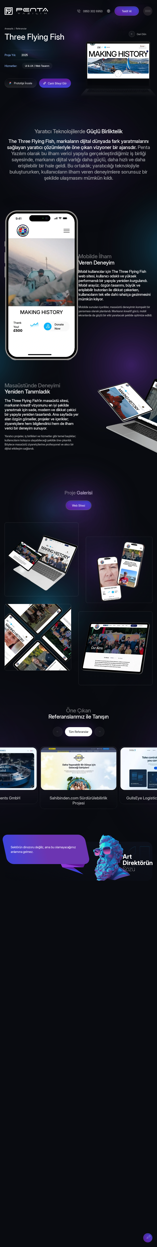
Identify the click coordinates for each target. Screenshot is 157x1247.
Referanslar (21, 28)
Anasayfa (9, 28)
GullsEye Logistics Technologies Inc (78, 797)
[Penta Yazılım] (25, 11)
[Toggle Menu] (147, 11)
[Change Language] (108, 11)
